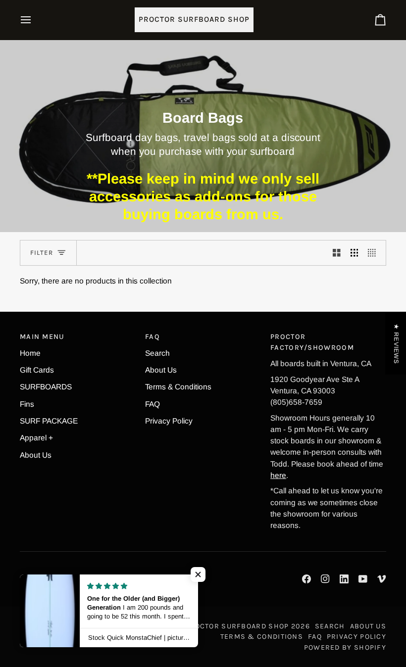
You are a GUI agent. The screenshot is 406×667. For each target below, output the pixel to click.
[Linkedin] (344, 578)
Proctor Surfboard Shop (237, 626)
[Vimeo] (381, 578)
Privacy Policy (169, 421)
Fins (27, 404)
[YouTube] (362, 578)
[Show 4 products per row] (374, 252)
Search (157, 353)
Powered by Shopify (345, 647)
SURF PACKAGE (49, 421)
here (278, 475)
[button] (198, 574)
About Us (35, 455)
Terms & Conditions (178, 386)
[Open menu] (35, 20)
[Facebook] (306, 578)
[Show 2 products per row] (337, 252)
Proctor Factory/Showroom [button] (312, 342)
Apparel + (36, 437)
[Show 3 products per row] (354, 252)
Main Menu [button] (42, 337)
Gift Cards (37, 370)
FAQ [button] (152, 337)
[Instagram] (325, 578)
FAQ (152, 404)
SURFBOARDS (46, 386)
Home (30, 353)
